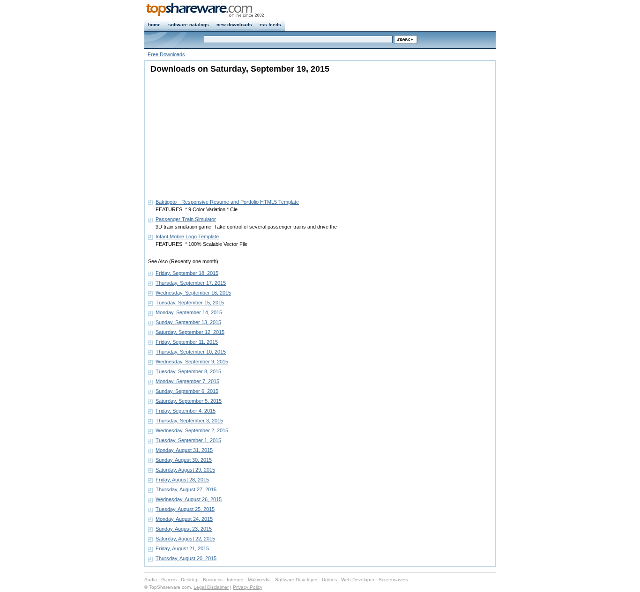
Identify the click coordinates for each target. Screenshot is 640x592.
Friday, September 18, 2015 (187, 273)
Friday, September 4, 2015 (186, 411)
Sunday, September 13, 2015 (188, 322)
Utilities (329, 579)
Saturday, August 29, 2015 (185, 470)
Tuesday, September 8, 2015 (188, 371)
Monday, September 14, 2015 (189, 312)
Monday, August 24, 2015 (184, 519)
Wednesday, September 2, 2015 (192, 430)
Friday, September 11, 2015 (187, 342)
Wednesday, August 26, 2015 (189, 499)
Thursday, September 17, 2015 (191, 283)
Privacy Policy (247, 587)
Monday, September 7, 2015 (187, 381)
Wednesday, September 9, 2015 (192, 361)
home (154, 24)
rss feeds (270, 24)
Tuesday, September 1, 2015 (188, 440)
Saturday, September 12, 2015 (190, 332)
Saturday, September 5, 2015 (189, 401)
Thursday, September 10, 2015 (191, 352)
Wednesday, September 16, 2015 (193, 293)
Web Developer (357, 579)
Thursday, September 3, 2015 (189, 420)
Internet (235, 579)
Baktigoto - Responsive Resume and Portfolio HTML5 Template (227, 202)
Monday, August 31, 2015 (184, 450)
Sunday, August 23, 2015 (184, 529)
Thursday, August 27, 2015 (186, 489)
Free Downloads (166, 54)
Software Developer (296, 579)
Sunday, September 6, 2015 (187, 391)
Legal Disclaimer (211, 587)
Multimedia (259, 579)
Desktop (190, 579)
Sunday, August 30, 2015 (184, 460)
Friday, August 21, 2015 (182, 548)
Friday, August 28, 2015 (182, 479)
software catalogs (188, 24)
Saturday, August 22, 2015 (185, 538)
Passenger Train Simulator (186, 219)
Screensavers (393, 579)
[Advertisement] (206, 133)
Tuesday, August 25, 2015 (185, 509)
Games (169, 579)
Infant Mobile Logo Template (187, 236)
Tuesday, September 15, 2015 (190, 302)
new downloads (234, 24)
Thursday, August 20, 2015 (186, 558)
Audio (150, 579)
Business (213, 579)
